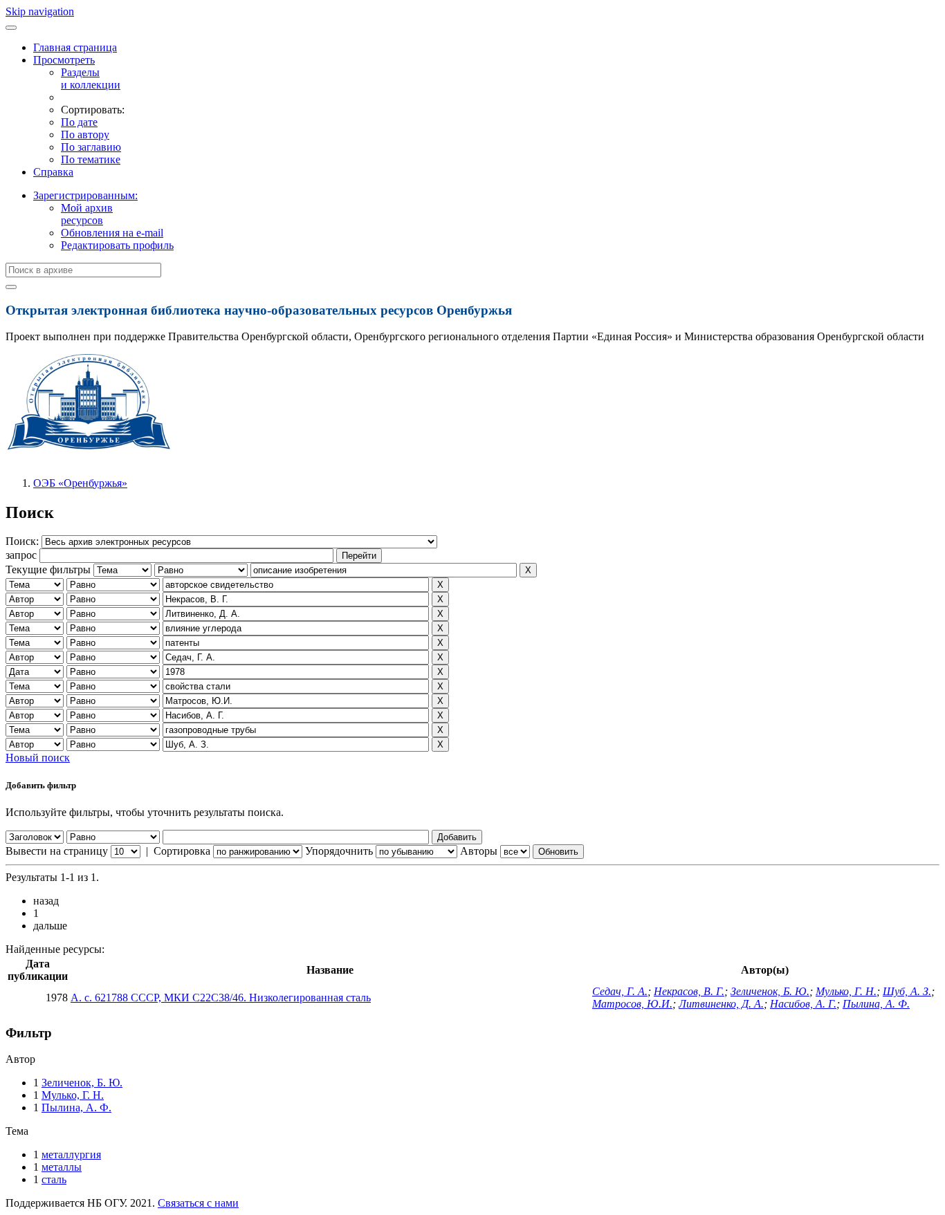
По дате (79, 122)
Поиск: (24, 541)
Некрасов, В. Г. (689, 991)
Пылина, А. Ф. (876, 1004)
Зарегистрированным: (85, 195)
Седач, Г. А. (620, 991)
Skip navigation (40, 11)
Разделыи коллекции (90, 78)
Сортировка (182, 851)
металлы (62, 1167)
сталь (54, 1179)
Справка (53, 172)
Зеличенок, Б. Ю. (770, 991)
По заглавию (91, 147)
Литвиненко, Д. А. (721, 1004)
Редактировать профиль (117, 245)
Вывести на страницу (57, 851)
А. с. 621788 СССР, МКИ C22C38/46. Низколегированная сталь (221, 997)
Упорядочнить (339, 851)
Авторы (478, 851)
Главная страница (75, 47)
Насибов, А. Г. (803, 1004)
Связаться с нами (198, 1203)
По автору (85, 134)
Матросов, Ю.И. (632, 1004)
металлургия (71, 1154)
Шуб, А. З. (907, 991)
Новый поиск (38, 757)
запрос (21, 555)
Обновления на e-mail (112, 233)
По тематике (90, 159)
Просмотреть (64, 60)
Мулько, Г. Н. (846, 991)
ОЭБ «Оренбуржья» (80, 483)
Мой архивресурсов (87, 214)
